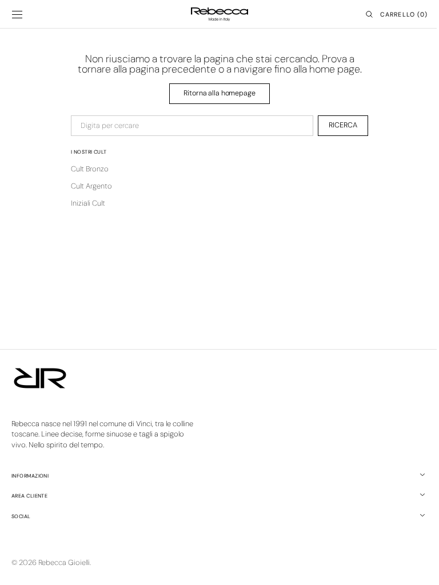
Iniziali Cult (84, 203)
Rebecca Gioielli (64, 562)
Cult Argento (87, 186)
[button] (17, 14)
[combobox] (188, 125)
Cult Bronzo (86, 169)
